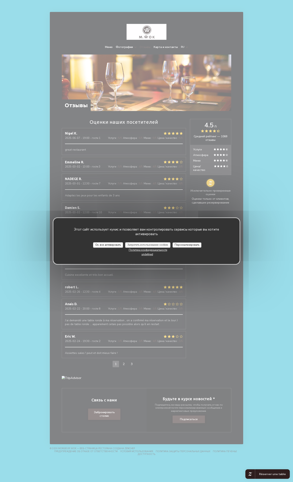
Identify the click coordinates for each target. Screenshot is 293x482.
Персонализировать (187, 245)
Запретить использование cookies (147, 245)
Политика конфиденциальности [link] (148, 250)
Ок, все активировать (108, 245)
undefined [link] (147, 254)
